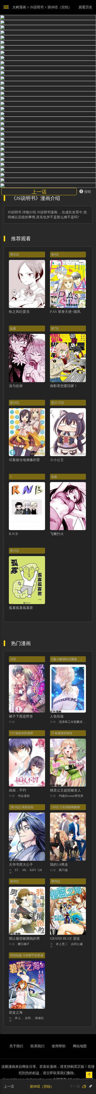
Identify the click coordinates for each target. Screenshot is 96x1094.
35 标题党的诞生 (62, 733)
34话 (13, 659)
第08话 (14, 881)
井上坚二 (62, 944)
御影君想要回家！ (64, 386)
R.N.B (13, 534)
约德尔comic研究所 (71, 795)
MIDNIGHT (26, 870)
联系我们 (37, 1046)
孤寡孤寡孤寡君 (21, 608)
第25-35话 (57, 402)
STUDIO (18, 870)
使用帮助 (58, 1046)
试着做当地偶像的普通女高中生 (33, 460)
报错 (87, 192)
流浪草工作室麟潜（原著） (72, 721)
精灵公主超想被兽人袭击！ (70, 790)
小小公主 (57, 460)
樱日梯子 (24, 944)
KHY (33, 870)
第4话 (55, 254)
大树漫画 (19, 7)
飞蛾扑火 (57, 534)
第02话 (14, 254)
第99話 (55, 881)
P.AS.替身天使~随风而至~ (69, 312)
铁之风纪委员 (19, 312)
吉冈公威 (77, 944)
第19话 (14, 402)
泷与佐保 (16, 386)
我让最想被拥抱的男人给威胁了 (33, 938)
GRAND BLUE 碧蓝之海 (68, 938)
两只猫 (63, 870)
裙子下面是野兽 (21, 716)
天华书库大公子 (21, 864)
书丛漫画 (24, 795)
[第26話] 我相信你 (21, 807)
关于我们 (16, 1046)
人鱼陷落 (57, 716)
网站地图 (80, 1046)
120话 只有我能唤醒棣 (65, 807)
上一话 (39, 191)
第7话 (55, 328)
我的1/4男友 (59, 864)
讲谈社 (39, 1018)
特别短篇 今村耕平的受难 (26, 955)
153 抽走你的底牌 (21, 733)
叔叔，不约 (17, 790)
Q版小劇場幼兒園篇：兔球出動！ (73, 659)
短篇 (13, 328)
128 (39, 870)
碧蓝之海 (16, 1012)
